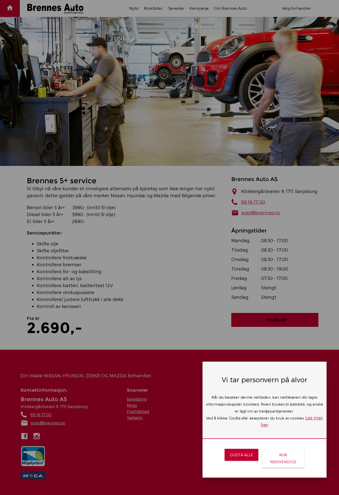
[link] (241, 455)
